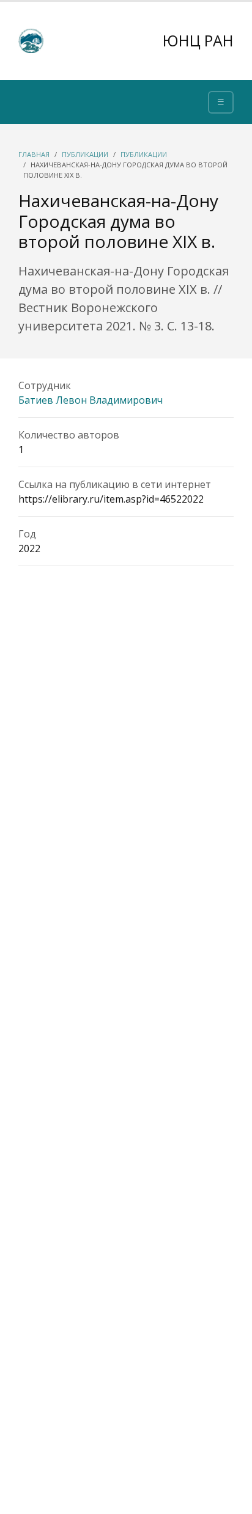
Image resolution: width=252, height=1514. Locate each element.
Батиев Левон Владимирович (90, 400)
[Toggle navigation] (221, 102)
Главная (34, 154)
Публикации (85, 154)
